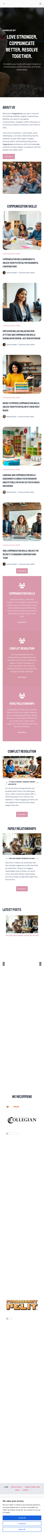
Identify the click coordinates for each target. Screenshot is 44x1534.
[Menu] (40, 4)
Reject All (22, 1529)
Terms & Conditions (32, 1487)
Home (6, 1487)
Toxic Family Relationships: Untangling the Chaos (22, 935)
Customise (22, 1524)
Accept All (22, 1518)
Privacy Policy (16, 1487)
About (17, 1490)
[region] (22, 1515)
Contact (25, 1490)
